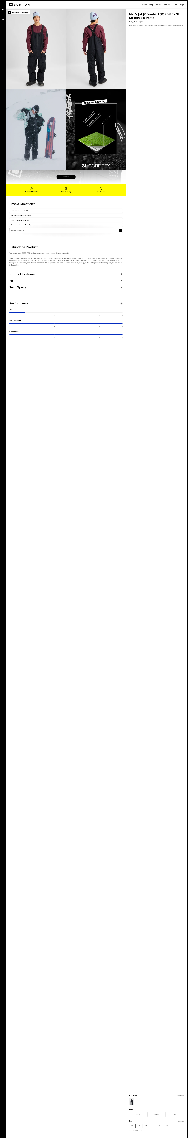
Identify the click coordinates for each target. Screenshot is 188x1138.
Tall (175, 1114)
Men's (158, 4)
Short (138, 1114)
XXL (167, 1126)
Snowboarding (147, 4)
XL (160, 1126)
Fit (11, 280)
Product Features (22, 274)
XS (132, 1126)
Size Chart (181, 1121)
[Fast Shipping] (66, 190)
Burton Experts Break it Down (20, 12)
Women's (167, 4)
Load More (66, 177)
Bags (182, 4)
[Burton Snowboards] (19, 4)
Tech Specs (17, 287)
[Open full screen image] (36, 49)
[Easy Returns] (100, 190)
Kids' (175, 4)
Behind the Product (23, 247)
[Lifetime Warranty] (31, 190)
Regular (156, 1114)
